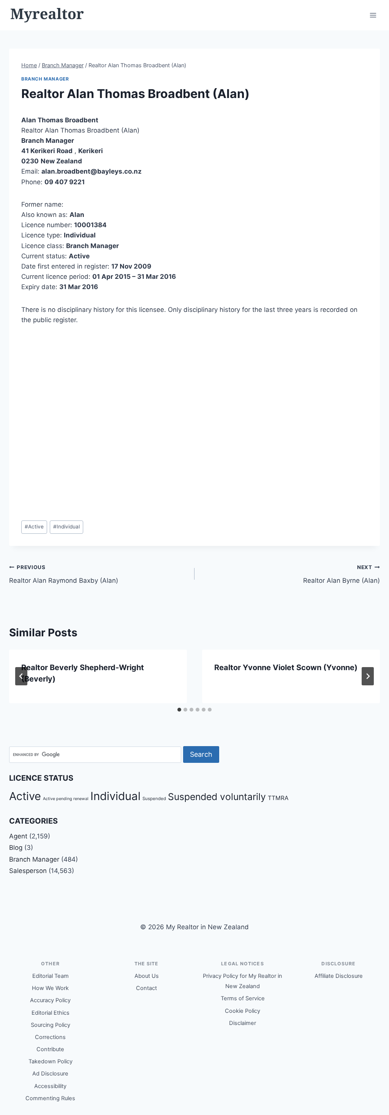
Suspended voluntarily (217, 796)
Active (34, 526)
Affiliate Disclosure (339, 976)
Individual (66, 526)
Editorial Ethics (51, 1012)
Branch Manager (45, 79)
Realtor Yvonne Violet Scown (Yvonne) (285, 667)
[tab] (179, 710)
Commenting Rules (50, 1098)
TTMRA (278, 798)
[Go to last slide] (21, 676)
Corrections (50, 1037)
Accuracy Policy (50, 1000)
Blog (15, 847)
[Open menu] (373, 15)
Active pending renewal (66, 798)
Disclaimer (242, 1023)
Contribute (50, 1049)
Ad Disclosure (50, 1073)
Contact (146, 988)
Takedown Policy (50, 1061)
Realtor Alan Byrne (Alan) (341, 574)
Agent (18, 836)
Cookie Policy (242, 1010)
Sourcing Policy (50, 1025)
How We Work (50, 988)
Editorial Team (50, 976)
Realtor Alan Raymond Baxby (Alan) (63, 574)
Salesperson (28, 871)
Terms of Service (243, 998)
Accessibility (50, 1086)
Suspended (154, 798)
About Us (146, 976)
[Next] (368, 676)
